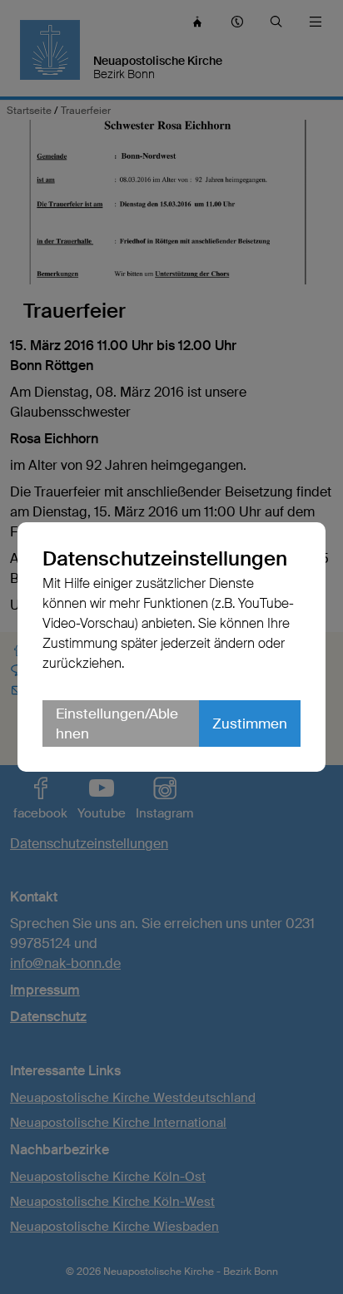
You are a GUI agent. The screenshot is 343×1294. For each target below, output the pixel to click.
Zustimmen (249, 723)
